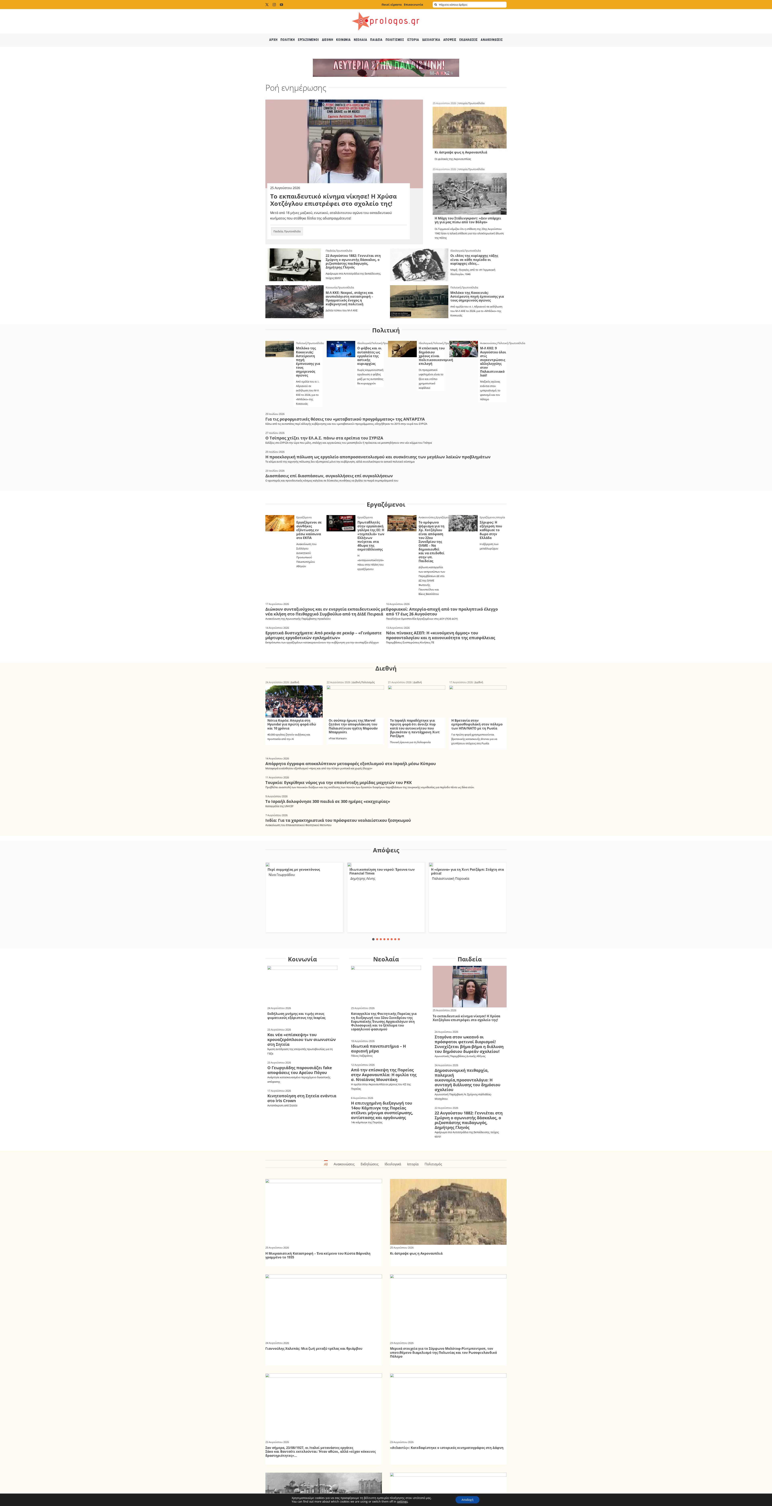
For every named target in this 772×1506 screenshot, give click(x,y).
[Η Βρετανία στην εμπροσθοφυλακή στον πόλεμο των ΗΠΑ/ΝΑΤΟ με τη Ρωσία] (478, 688)
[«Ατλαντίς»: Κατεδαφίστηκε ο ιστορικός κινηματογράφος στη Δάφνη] (448, 1376)
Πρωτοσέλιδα (292, 231)
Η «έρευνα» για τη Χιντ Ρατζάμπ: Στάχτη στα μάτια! (467, 871)
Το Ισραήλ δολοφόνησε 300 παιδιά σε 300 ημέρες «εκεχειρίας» (327, 801)
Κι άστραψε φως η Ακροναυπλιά (461, 152)
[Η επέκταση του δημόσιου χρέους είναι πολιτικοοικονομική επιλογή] (402, 343)
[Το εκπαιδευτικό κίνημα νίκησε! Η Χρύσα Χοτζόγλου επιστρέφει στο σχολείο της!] (344, 102)
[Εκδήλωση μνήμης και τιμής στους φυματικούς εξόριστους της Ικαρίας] (302, 968)
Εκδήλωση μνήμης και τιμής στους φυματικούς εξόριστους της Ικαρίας (296, 1015)
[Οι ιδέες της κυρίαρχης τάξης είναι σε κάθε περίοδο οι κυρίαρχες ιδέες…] (419, 251)
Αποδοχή (467, 1500)
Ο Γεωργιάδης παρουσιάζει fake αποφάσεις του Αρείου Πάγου (299, 1070)
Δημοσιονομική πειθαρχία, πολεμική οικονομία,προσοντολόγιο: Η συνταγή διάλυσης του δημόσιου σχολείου (467, 1080)
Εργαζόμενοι (386, 504)
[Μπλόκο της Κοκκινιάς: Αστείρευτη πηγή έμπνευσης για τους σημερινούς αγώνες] (419, 288)
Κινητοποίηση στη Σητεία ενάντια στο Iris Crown (301, 1098)
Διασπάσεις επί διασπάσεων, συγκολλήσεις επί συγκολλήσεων (329, 475)
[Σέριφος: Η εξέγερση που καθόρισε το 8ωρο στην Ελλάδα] (463, 517)
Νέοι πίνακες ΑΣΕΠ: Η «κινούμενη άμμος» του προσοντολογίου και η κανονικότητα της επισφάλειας (440, 635)
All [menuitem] (326, 1164)
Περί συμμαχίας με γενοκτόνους (294, 869)
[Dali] (268, 864)
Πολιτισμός (368, 682)
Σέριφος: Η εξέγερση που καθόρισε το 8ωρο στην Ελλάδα (491, 530)
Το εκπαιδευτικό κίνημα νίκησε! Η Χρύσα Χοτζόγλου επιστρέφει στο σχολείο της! (333, 200)
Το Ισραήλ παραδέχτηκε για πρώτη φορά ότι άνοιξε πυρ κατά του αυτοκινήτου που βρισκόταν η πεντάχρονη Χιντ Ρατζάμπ (415, 728)
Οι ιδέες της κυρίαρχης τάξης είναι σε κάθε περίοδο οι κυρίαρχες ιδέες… (474, 259)
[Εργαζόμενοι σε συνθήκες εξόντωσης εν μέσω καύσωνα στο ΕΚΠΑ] (279, 517)
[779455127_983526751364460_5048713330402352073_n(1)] (431, 864)
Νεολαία (386, 959)
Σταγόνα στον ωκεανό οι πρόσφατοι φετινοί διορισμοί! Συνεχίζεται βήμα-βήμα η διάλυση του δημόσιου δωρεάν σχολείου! (469, 1044)
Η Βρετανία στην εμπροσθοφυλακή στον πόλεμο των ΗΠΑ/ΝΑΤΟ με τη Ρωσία (477, 724)
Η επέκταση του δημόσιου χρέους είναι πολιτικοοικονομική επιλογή (436, 356)
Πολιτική (455, 287)
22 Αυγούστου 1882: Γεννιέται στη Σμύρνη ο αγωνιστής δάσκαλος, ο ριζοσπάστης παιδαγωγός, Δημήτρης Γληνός (353, 261)
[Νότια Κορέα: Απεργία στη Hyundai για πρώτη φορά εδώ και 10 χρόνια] (294, 688)
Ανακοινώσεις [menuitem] (344, 1164)
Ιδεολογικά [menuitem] (393, 1164)
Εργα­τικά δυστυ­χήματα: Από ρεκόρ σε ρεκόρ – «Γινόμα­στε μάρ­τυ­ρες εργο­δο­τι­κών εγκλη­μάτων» (323, 635)
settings (402, 1501)
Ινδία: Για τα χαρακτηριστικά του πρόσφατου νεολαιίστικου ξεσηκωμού (338, 820)
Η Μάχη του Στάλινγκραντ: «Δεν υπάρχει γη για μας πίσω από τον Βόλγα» (468, 220)
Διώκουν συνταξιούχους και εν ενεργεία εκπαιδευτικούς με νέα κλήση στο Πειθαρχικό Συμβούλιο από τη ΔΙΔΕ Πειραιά (325, 611)
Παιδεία (278, 231)
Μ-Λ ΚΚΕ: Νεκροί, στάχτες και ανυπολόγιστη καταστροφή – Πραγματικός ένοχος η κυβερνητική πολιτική (349, 298)
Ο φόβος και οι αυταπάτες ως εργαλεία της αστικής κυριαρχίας (369, 356)
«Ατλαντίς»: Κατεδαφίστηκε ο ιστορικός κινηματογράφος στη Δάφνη (447, 1447)
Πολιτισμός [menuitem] (433, 1164)
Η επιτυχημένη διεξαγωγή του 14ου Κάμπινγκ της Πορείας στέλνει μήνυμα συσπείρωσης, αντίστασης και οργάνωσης (382, 1110)
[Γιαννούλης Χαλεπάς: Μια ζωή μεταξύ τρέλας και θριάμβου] (323, 1277)
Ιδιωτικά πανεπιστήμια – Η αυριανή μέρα (378, 1048)
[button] (373, 939)
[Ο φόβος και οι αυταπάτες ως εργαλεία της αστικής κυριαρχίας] (341, 343)
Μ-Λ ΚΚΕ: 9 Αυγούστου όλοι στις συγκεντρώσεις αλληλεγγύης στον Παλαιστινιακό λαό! (493, 361)
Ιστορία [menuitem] (413, 1164)
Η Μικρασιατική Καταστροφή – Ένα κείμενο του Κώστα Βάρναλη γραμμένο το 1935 (318, 1255)
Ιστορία (462, 103)
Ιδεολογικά (457, 250)
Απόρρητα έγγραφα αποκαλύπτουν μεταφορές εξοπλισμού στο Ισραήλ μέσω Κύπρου (350, 763)
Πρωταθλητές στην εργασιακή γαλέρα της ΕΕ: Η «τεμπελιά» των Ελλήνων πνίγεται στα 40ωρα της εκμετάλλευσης (370, 535)
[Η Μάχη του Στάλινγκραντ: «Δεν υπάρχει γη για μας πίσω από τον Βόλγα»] (470, 175)
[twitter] (267, 4)
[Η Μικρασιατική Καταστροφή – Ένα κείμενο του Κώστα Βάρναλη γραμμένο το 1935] (323, 1181)
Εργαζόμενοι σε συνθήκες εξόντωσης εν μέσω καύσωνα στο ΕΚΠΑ (309, 530)
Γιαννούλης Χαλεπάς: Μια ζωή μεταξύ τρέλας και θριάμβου (313, 1348)
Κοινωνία (331, 287)
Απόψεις (386, 850)
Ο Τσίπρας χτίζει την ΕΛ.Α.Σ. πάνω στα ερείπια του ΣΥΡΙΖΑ (324, 438)
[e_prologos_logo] (386, 10)
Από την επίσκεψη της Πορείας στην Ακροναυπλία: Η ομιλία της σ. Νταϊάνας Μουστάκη (384, 1074)
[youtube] (281, 4)
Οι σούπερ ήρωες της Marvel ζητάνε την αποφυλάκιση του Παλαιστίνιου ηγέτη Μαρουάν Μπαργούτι (353, 726)
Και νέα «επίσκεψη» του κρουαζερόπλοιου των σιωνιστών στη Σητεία (301, 1039)
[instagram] (274, 4)
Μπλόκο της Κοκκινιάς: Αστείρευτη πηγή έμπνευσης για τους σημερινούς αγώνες (477, 296)
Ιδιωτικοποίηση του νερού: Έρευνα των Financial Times (382, 871)
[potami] (349, 864)
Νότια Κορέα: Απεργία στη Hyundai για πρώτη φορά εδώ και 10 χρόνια (291, 724)
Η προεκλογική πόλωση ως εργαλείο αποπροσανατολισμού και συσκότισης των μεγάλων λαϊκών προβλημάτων (378, 457)
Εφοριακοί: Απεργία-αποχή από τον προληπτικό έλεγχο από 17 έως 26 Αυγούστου (442, 611)
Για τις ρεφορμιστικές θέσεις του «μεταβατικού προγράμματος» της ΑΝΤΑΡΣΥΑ (345, 419)
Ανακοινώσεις (488, 343)
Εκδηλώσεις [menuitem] (370, 1164)
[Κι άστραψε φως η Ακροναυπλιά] (470, 109)
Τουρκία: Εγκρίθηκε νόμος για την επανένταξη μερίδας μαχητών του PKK (338, 782)
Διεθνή (386, 668)
